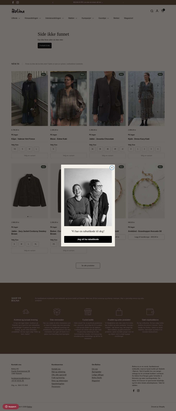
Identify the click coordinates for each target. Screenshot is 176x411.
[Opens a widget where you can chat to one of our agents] (10, 407)
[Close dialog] (112, 168)
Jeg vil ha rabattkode (88, 239)
